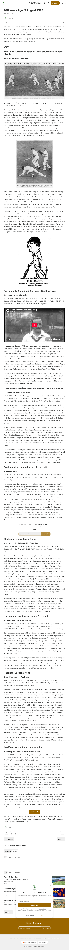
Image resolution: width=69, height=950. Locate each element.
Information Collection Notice (34, 910)
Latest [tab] (10, 872)
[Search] (44, 3)
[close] (50, 885)
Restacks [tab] (15, 851)
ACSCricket (11, 17)
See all (7, 912)
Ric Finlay (10, 881)
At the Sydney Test (11, 877)
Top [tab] (6, 872)
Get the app (42, 942)
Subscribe (55, 3)
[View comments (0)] (11, 22)
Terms (48, 938)
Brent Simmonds (12, 904)
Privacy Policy (47, 910)
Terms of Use (42, 909)
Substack (26, 946)
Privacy (44, 938)
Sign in (64, 3)
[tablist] (11, 851)
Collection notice (56, 938)
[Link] (1, 46)
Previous (10, 839)
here (29, 34)
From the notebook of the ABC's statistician (16, 879)
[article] (34, 880)
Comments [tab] (8, 851)
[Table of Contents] (2, 475)
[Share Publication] (48, 3)
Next (59, 839)
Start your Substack (30, 942)
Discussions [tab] (17, 872)
